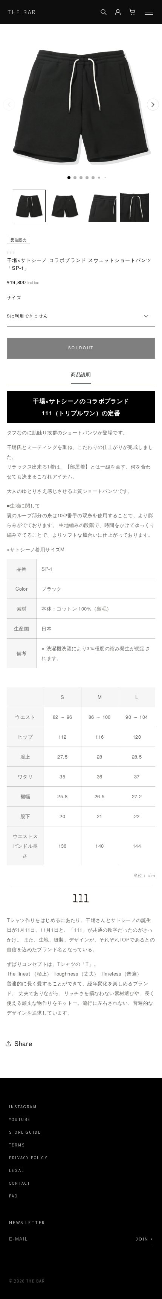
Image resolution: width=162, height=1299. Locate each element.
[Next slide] (153, 105)
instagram (23, 1106)
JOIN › (144, 1239)
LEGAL (16, 1170)
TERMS (17, 1145)
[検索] (103, 12)
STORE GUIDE (25, 1132)
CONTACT (19, 1183)
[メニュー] (148, 12)
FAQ (13, 1196)
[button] (68, 177)
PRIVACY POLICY (28, 1157)
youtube (20, 1119)
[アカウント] (118, 12)
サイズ (14, 297)
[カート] (132, 12)
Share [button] (23, 1043)
